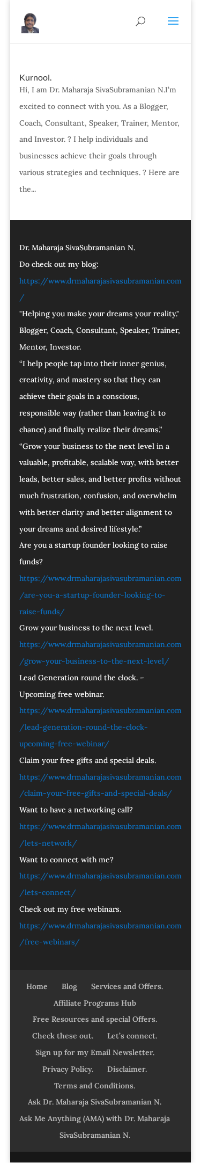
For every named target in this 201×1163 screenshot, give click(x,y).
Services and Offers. (127, 986)
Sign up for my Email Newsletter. (94, 1052)
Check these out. (62, 1036)
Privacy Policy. (67, 1069)
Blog (69, 986)
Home (37, 986)
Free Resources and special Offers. (95, 1019)
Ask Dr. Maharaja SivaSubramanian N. (94, 1102)
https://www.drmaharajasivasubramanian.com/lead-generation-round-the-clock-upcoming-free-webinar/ (100, 727)
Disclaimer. (127, 1069)
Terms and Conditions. (94, 1086)
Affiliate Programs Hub (95, 1003)
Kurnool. (35, 77)
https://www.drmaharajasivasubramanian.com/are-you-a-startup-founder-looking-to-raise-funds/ (100, 594)
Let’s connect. (132, 1036)
